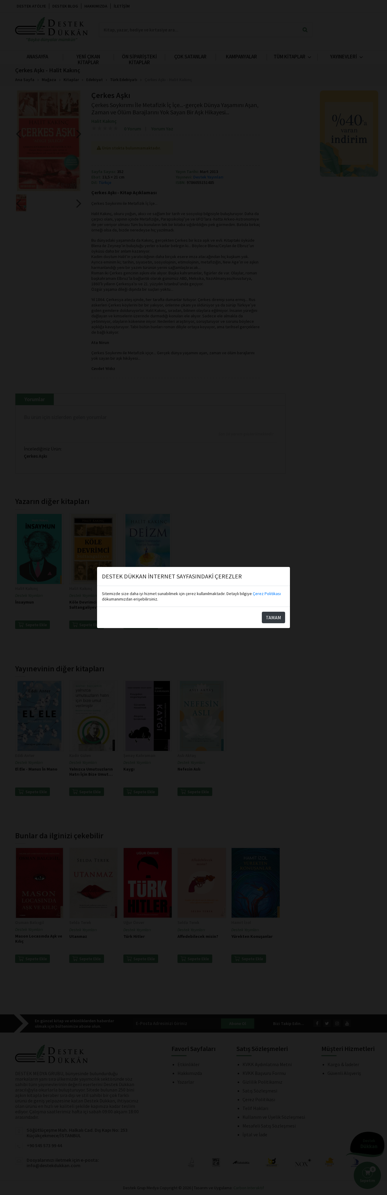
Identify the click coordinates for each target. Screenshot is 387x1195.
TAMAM (273, 617)
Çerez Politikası (267, 593)
